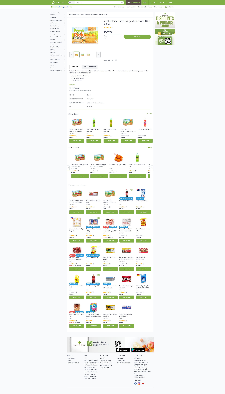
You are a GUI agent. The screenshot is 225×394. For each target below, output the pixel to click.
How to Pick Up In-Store (90, 369)
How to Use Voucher (89, 374)
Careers (69, 360)
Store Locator (121, 358)
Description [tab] (75, 67)
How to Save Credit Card (90, 372)
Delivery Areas (121, 360)
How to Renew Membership (91, 362)
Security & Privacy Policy (90, 376)
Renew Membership (106, 363)
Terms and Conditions (90, 378)
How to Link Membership (91, 365)
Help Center (137, 358)
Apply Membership (105, 360)
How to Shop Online (89, 367)
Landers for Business (73, 362)
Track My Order (104, 367)
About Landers (71, 358)
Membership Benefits (106, 365)
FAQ (85, 358)
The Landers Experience (123, 362)
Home (70, 14)
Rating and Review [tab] (90, 67)
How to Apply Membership (91, 360)
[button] (122, 3)
